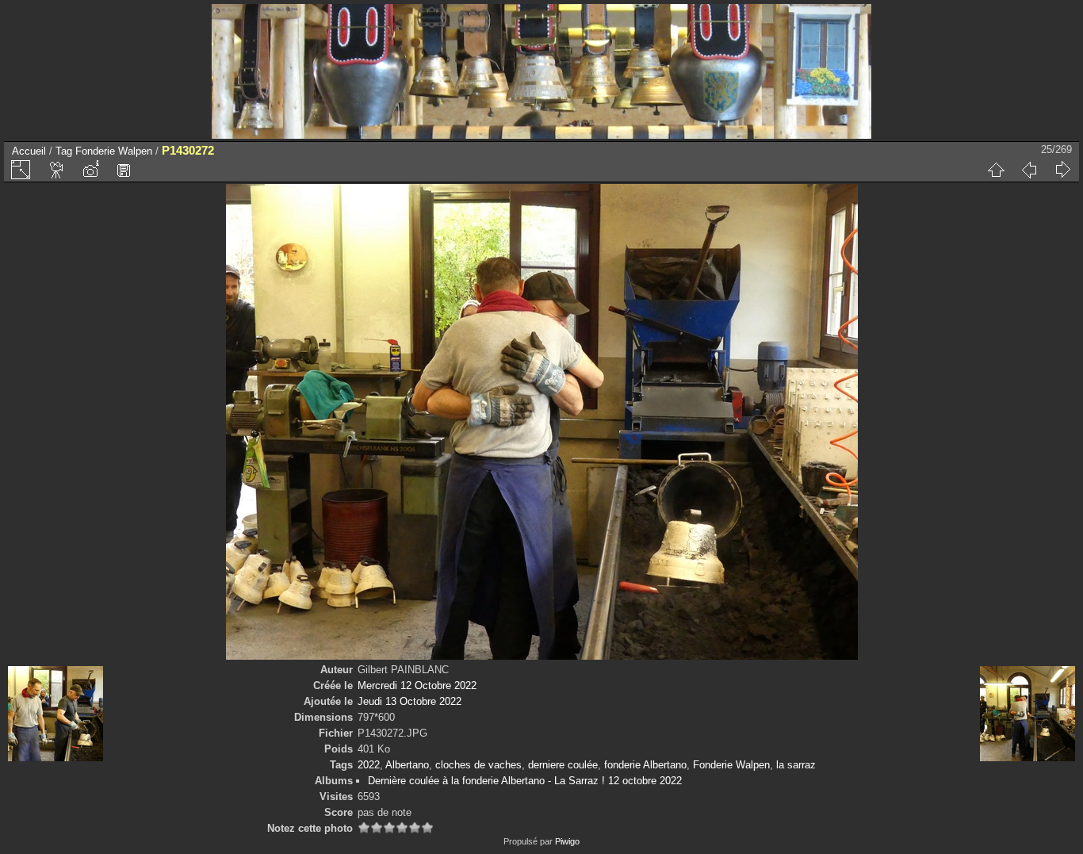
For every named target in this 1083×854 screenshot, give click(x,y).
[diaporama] (57, 169)
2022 (369, 765)
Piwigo (567, 841)
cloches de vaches (478, 765)
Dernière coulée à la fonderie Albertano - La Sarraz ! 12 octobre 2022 (525, 781)
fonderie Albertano (645, 765)
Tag (63, 151)
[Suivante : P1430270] (1062, 169)
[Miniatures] (995, 169)
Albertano (407, 765)
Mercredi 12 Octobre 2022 (417, 685)
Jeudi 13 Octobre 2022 (409, 701)
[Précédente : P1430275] (1029, 169)
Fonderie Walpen (113, 151)
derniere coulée (563, 765)
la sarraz (796, 765)
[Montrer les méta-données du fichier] (90, 169)
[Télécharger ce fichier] (123, 169)
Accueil (29, 151)
